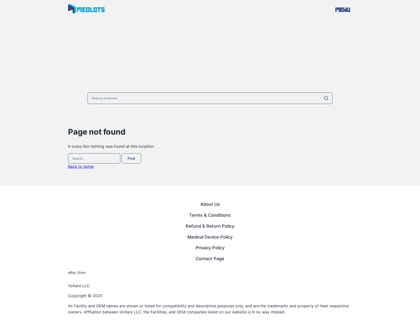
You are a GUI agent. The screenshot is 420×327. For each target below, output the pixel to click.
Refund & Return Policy (210, 226)
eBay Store (77, 272)
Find (131, 158)
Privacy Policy (210, 247)
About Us (210, 204)
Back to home (81, 166)
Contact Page (210, 258)
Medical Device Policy (210, 237)
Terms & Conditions (210, 215)
